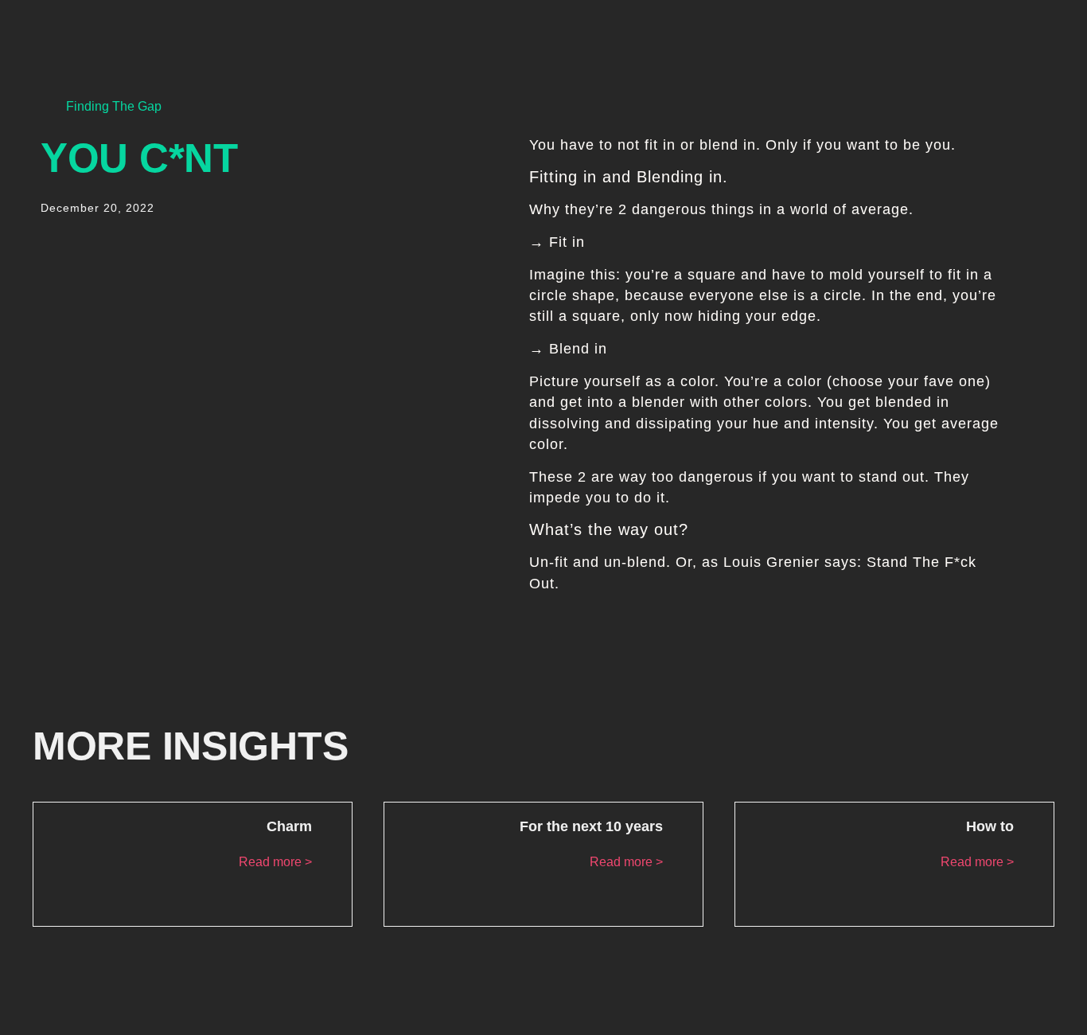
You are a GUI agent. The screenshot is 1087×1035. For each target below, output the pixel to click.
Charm (289, 826)
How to (990, 826)
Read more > (275, 862)
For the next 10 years (591, 826)
